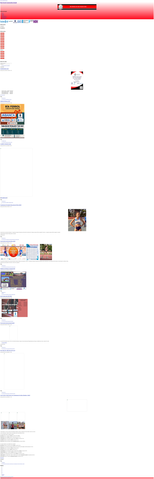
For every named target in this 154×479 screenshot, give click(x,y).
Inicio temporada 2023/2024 (6, 296)
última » (3, 475)
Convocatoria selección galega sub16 (7, 241)
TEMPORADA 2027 (4, 68)
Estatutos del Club (4, 17)
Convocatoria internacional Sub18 (7, 323)
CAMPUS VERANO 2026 (5, 144)
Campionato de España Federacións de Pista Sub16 (10, 204)
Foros (2, 58)
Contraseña (2, 64)
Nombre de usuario (3, 63)
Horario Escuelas (2, 36)
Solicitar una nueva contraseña (6, 65)
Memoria (3, 14)
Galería (3, 13)
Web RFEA (2, 53)
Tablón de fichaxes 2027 (5, 101)
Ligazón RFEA (4, 342)
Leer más (6, 99)
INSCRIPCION (4, 197)
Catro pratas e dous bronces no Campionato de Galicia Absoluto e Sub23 (15, 395)
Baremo (2, 46)
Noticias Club (3, 201)
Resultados (2, 457)
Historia (2, 41)
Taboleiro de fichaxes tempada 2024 (7, 268)
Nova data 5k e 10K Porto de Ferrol (7, 350)
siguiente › (3, 474)
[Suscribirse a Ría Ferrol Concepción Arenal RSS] (6, 476)
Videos (3, 15)
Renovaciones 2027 (4, 16)
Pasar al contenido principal (3, 0)
